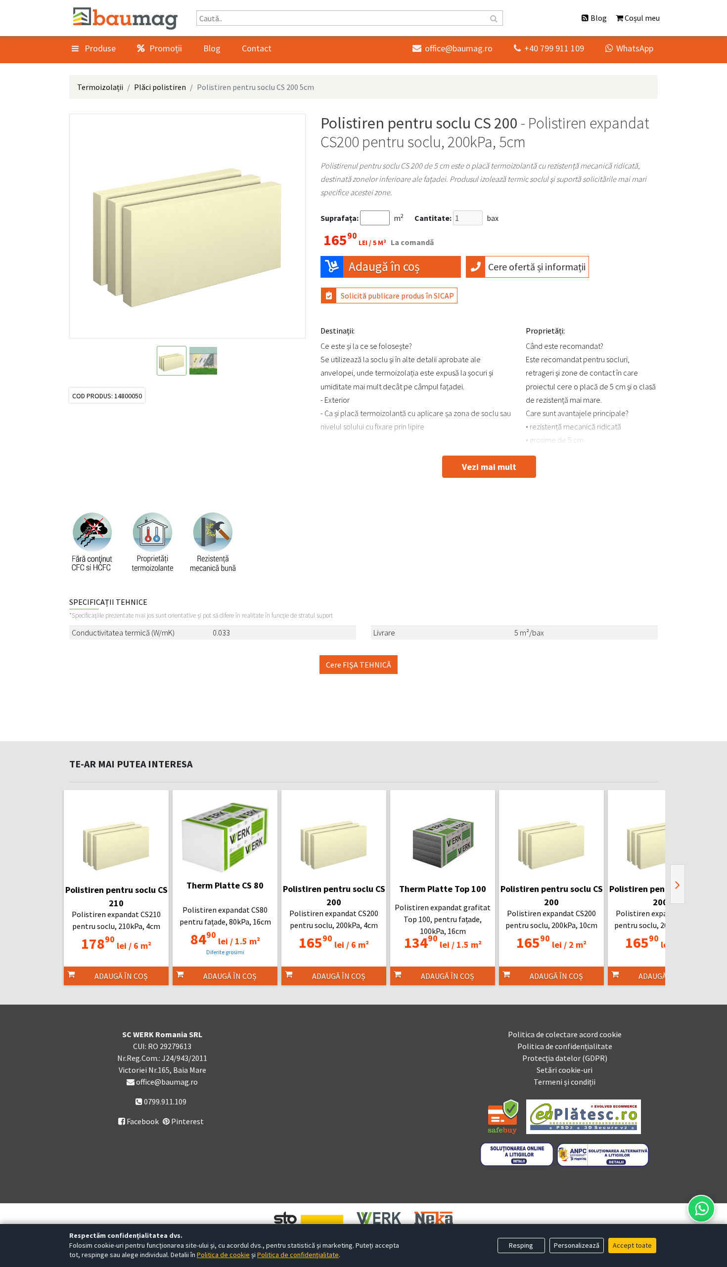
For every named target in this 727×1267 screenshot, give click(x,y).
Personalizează (576, 1245)
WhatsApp (629, 48)
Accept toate (632, 1245)
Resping (521, 1245)
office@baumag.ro (452, 48)
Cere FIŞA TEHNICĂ (358, 665)
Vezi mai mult (489, 466)
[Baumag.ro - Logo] (125, 18)
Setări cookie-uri (564, 1070)
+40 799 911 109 (549, 48)
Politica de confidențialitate (564, 1046)
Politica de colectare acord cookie (565, 1034)
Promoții (164, 48)
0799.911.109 (164, 1101)
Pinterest (187, 1121)
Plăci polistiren (160, 87)
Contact (257, 48)
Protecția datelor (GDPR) (564, 1058)
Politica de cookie (223, 1254)
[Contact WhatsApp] (701, 1209)
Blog (212, 48)
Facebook (138, 1121)
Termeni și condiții (564, 1082)
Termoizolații (100, 87)
